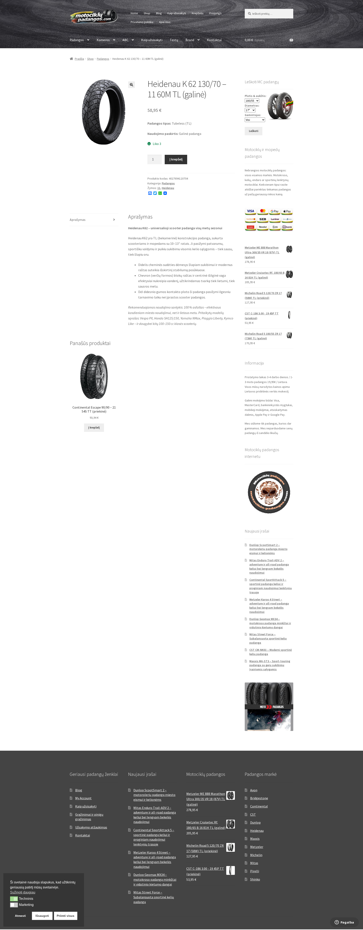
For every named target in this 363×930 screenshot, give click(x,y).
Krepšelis (198, 13)
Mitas (254, 863)
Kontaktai (214, 40)
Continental (259, 806)
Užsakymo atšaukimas (91, 827)
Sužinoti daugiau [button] (22, 892)
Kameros (103, 40)
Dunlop (255, 822)
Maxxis (255, 838)
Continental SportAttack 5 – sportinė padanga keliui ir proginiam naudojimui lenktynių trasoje (270, 586)
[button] (131, 84)
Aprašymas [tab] (77, 220)
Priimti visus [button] (65, 915)
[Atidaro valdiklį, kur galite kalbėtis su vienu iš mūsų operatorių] (344, 922)
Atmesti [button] (20, 915)
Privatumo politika (142, 22)
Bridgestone (259, 798)
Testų (174, 40)
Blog (159, 13)
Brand (189, 40)
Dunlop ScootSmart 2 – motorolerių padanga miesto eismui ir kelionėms (268, 549)
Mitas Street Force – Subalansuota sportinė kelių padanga (268, 638)
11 (158, 188)
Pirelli (254, 871)
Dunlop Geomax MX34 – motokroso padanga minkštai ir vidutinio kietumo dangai (270, 623)
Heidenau (168, 188)
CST (253, 814)
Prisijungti (215, 13)
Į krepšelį (176, 159)
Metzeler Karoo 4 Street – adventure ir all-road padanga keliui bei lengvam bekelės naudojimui (269, 606)
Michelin (256, 855)
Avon (253, 790)
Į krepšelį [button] (94, 427)
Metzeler (256, 847)
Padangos (77, 40)
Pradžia (79, 59)
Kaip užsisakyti (176, 13)
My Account (83, 798)
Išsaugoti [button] (42, 915)
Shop (147, 13)
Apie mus (165, 22)
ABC (125, 40)
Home (134, 13)
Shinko (255, 879)
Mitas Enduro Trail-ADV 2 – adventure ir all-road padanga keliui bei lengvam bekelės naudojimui (269, 566)
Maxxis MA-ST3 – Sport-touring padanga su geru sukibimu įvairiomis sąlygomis (269, 665)
